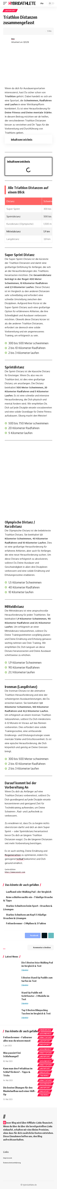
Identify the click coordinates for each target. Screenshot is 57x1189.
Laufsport (10, 11)
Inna (13, 39)
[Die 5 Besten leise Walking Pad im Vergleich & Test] (11, 967)
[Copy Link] (25, 31)
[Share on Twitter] (15, 31)
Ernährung (45, 1030)
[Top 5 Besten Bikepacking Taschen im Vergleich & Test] (11, 1014)
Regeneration (13, 854)
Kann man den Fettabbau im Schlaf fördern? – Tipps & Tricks (17, 1072)
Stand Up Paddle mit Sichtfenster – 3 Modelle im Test (35, 996)
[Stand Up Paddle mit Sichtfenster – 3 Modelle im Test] (11, 997)
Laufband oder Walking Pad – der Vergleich (28, 891)
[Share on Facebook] (10, 31)
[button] (49, 161)
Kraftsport (46, 1037)
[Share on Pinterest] (20, 31)
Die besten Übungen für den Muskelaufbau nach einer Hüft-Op (19, 1091)
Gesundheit (46, 1034)
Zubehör (24, 970)
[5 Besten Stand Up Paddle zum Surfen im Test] (11, 982)
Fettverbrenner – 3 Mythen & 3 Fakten (26, 923)
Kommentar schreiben (42, 947)
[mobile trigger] (6, 3)
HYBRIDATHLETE (22, 3)
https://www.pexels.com (15, 872)
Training (44, 1076)
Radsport (45, 1044)
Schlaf (20, 858)
